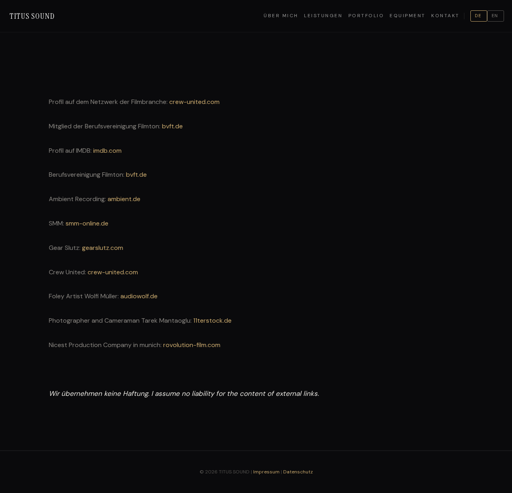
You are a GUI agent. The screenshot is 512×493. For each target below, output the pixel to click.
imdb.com (107, 150)
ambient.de (124, 199)
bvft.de (172, 126)
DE (478, 15)
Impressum (266, 472)
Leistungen (323, 15)
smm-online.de (87, 223)
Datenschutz (298, 472)
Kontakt (445, 15)
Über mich (281, 15)
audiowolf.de (139, 296)
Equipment (408, 15)
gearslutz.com (102, 248)
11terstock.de (212, 320)
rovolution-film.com (191, 345)
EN (495, 15)
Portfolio (366, 15)
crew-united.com (194, 102)
